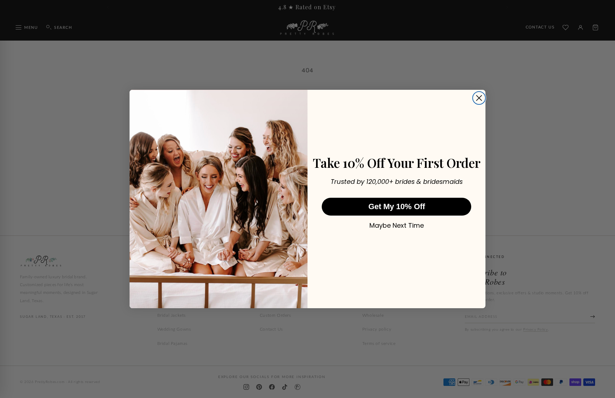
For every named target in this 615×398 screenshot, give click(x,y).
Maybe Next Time (396, 225)
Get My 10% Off (396, 206)
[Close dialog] (479, 98)
